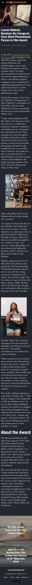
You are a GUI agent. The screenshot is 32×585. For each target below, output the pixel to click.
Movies (24, 45)
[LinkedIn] (19, 581)
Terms (18, 577)
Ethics (12, 577)
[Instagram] (16, 581)
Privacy (5, 577)
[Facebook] (13, 581)
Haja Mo (8, 45)
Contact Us (25, 577)
